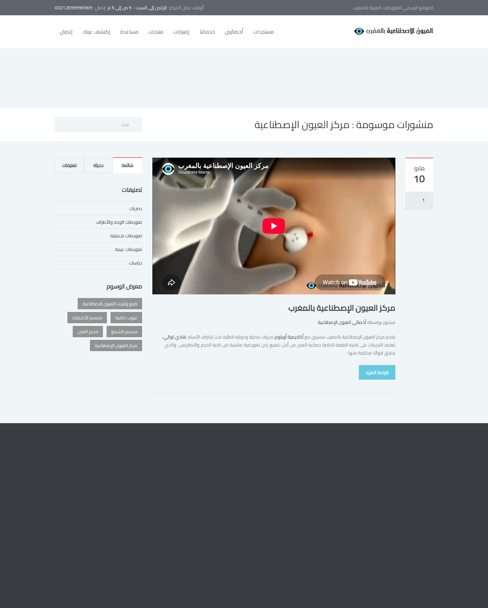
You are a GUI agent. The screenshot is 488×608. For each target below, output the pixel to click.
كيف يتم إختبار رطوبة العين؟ (213, 495)
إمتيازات (181, 32)
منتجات (155, 32)
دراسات (135, 263)
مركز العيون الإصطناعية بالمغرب (341, 307)
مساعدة (129, 32)
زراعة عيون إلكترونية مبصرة (214, 510)
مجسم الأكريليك (87, 317)
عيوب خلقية (126, 317)
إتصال (66, 32)
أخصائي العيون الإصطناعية (342, 322)
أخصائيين (234, 32)
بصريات (135, 208)
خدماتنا (207, 32)
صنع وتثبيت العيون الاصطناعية (109, 303)
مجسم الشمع (124, 331)
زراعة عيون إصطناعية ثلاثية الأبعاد (208, 480)
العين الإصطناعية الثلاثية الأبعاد (210, 540)
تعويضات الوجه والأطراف (119, 222)
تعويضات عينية (128, 249)
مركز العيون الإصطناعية (116, 345)
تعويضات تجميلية (126, 235)
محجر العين (87, 331)
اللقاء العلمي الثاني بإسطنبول (211, 525)
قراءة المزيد (377, 372)
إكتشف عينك (96, 32)
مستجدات (263, 32)
